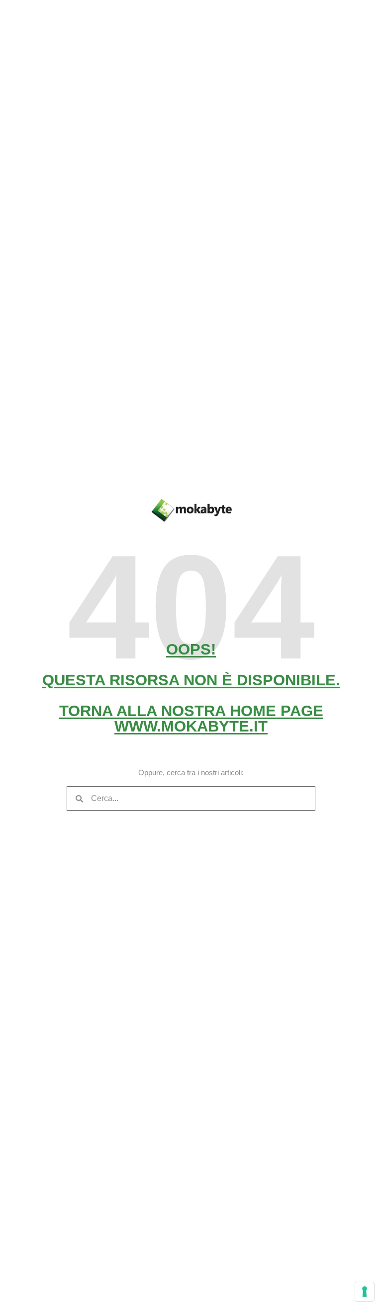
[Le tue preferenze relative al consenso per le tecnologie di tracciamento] (364, 1291)
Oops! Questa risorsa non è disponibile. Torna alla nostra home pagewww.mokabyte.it (191, 688)
